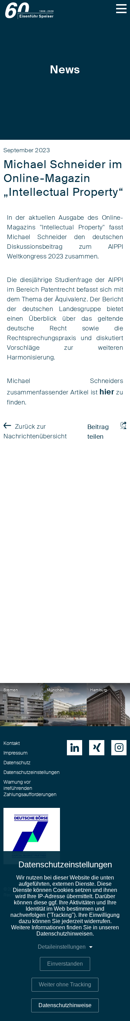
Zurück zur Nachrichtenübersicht (35, 432)
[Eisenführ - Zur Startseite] (29, 10)
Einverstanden (65, 964)
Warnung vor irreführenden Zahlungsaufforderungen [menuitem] (30, 788)
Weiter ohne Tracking (65, 984)
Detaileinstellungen (62, 947)
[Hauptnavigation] (121, 8)
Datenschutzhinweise (65, 1005)
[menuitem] (74, 747)
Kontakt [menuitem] (11, 743)
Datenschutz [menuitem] (17, 762)
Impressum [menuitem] (15, 753)
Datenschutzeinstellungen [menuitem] (31, 772)
